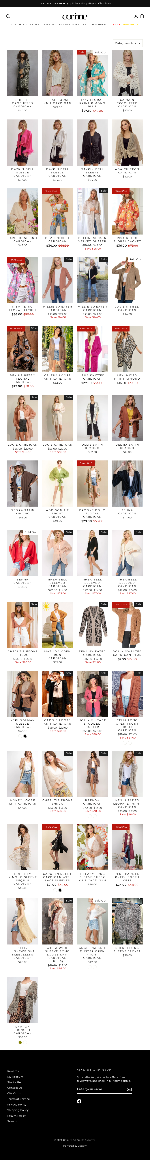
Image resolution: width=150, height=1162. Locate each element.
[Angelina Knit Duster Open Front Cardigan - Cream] (90, 967)
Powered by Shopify (75, 1145)
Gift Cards (14, 1093)
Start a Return (17, 1082)
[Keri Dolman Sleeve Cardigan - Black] (25, 736)
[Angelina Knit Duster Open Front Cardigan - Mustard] (95, 967)
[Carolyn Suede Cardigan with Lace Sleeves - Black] (60, 890)
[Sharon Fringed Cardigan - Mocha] (25, 1042)
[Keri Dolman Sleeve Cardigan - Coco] (20, 736)
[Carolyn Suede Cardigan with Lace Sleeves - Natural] (55, 890)
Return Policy (16, 1115)
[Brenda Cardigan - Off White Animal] (90, 816)
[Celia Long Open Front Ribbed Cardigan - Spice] (130, 743)
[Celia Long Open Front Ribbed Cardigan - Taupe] (125, 743)
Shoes (35, 24)
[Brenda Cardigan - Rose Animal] (95, 816)
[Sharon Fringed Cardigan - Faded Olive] (20, 1042)
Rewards (13, 1071)
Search (11, 1121)
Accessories (69, 24)
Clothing (19, 24)
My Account (15, 1076)
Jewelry (49, 24)
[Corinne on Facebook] (79, 1101)
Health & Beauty (96, 24)
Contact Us (14, 1087)
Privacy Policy (17, 1104)
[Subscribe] (129, 1089)
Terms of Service (18, 1098)
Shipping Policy (18, 1110)
